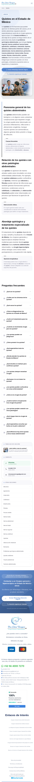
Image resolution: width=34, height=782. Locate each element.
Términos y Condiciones (16, 763)
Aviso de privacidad (16, 760)
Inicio (3, 8)
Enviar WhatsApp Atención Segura (18, 69)
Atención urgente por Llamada (18, 74)
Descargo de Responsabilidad (16, 767)
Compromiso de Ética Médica (17, 771)
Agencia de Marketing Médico (17, 776)
